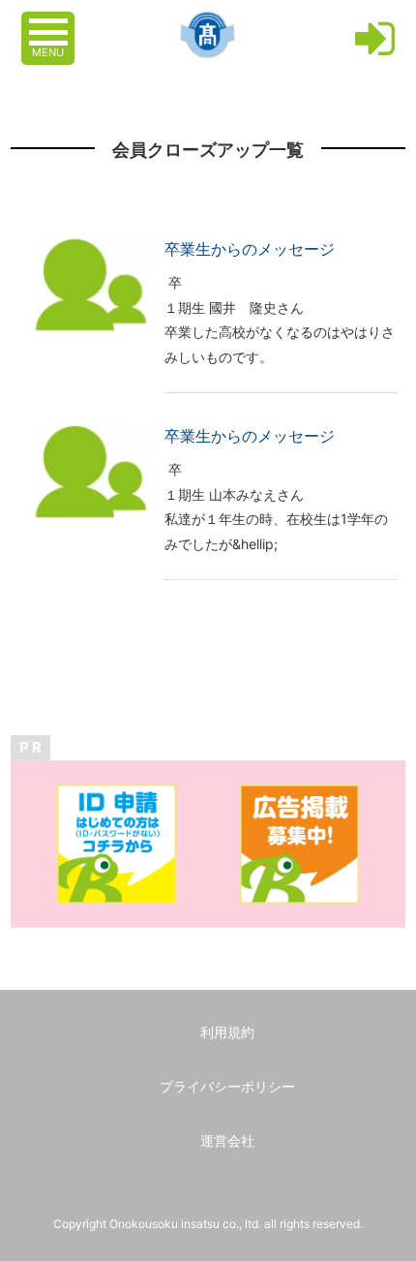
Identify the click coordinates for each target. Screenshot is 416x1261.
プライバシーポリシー (227, 1086)
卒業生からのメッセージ (249, 249)
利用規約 (227, 1032)
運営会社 (227, 1140)
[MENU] (50, 22)
